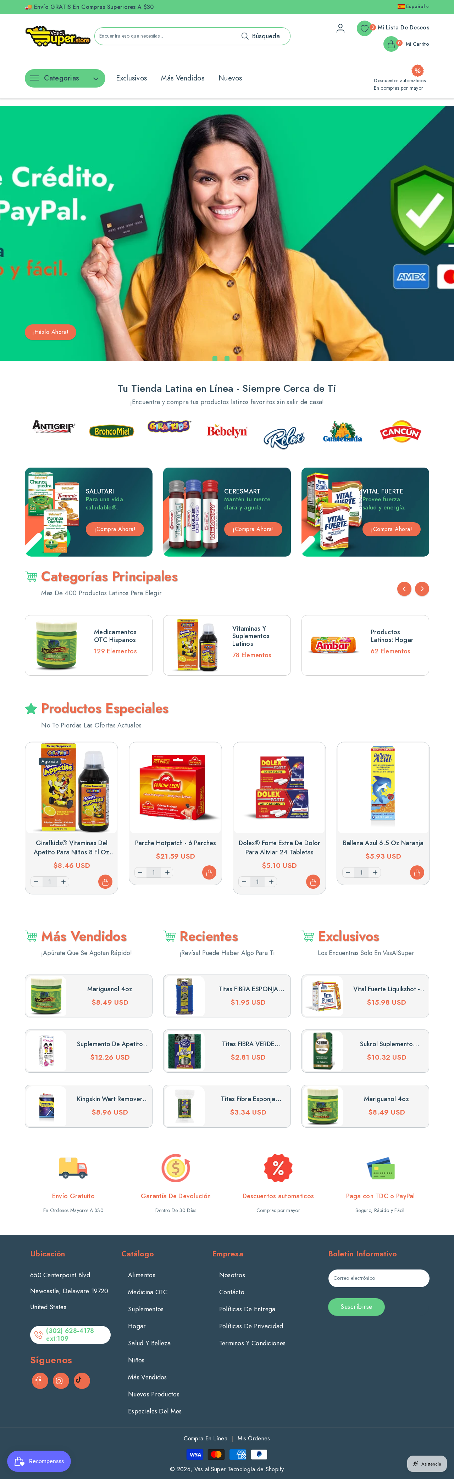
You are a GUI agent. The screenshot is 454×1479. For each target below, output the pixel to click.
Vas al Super (210, 1469)
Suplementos (146, 1309)
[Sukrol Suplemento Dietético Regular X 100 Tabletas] (323, 1051)
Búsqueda (266, 36)
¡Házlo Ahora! (50, 332)
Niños (136, 1360)
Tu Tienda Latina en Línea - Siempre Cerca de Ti (227, 388)
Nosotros (232, 1275)
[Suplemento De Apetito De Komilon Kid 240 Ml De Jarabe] (46, 1051)
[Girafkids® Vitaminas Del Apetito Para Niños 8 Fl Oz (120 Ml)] (71, 788)
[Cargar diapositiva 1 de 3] (215, 358)
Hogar (137, 1326)
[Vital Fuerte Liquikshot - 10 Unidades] (323, 996)
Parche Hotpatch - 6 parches (175, 843)
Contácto (231, 1292)
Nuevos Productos (153, 1394)
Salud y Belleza (149, 1343)
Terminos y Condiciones (252, 1343)
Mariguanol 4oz (109, 989)
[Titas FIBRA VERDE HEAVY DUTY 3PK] (185, 1051)
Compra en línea (205, 1438)
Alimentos (141, 1275)
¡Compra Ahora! (114, 529)
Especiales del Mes (155, 1411)
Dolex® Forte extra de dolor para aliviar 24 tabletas (279, 847)
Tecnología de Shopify (256, 1469)
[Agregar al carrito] (105, 882)
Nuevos (230, 78)
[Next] (422, 589)
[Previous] (404, 589)
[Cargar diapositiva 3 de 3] (239, 358)
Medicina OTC (148, 1292)
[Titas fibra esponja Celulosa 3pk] (185, 1106)
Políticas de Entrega (247, 1309)
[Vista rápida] (105, 754)
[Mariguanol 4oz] (46, 996)
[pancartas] (53, 431)
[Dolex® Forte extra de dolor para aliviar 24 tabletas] (279, 788)
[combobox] (192, 36)
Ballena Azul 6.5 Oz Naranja (383, 843)
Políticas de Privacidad (251, 1326)
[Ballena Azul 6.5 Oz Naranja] (383, 788)
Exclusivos (131, 78)
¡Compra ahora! (253, 529)
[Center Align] (33, 80)
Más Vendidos (182, 78)
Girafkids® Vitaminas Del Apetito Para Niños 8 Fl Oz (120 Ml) (71, 852)
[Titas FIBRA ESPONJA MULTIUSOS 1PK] (185, 996)
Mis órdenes (254, 1438)
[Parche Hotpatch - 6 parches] (175, 788)
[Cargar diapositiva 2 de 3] (227, 358)
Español (415, 6)
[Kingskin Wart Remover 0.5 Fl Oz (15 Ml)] (46, 1106)
